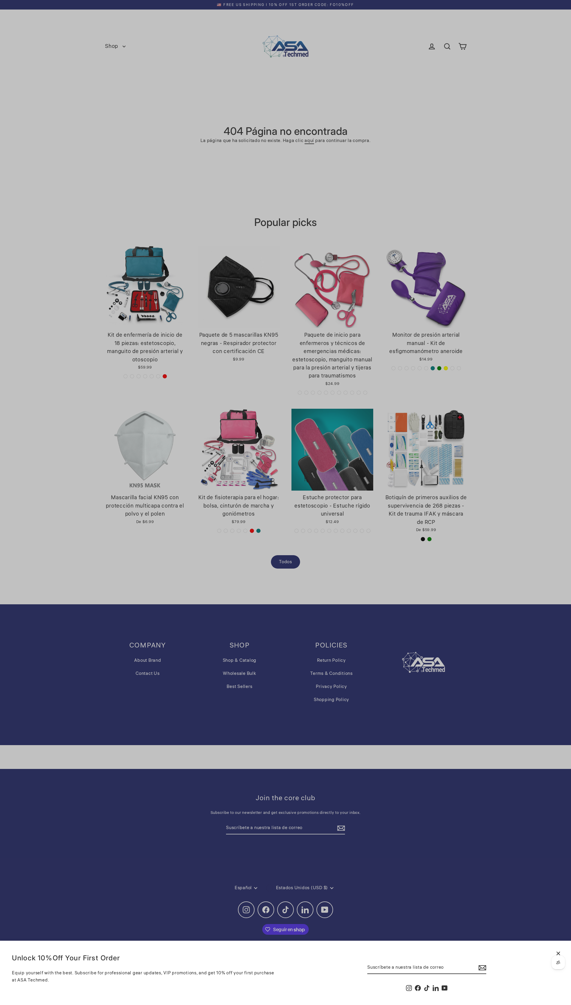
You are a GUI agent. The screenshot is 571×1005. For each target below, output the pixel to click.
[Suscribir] (481, 968)
